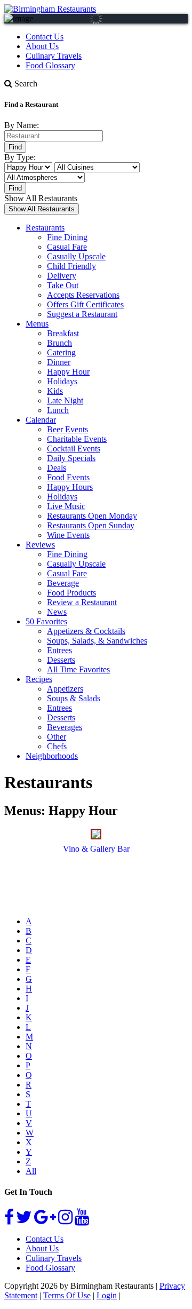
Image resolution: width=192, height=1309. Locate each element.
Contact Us (44, 36)
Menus (37, 323)
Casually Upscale (76, 256)
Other (56, 736)
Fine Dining (67, 237)
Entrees (59, 650)
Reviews (40, 544)
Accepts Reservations (83, 294)
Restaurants (45, 227)
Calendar (41, 419)
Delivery (61, 275)
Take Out (62, 285)
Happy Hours (70, 486)
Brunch (59, 342)
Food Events (68, 477)
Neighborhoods (52, 755)
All (31, 1171)
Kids (55, 390)
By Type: (20, 157)
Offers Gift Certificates (85, 304)
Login (107, 1295)
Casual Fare (67, 246)
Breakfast (63, 333)
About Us (42, 46)
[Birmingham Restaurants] (50, 8)
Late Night (65, 400)
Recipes (39, 679)
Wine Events (68, 535)
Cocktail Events (73, 448)
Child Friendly (71, 266)
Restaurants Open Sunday (90, 525)
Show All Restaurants (40, 198)
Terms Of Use (67, 1295)
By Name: (21, 125)
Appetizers (65, 688)
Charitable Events (77, 438)
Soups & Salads (73, 698)
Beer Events (67, 429)
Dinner (58, 362)
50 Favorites (46, 621)
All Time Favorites (78, 669)
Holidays (62, 381)
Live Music (66, 506)
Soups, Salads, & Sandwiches (97, 640)
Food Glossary (50, 65)
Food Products (71, 592)
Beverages (64, 727)
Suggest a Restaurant (82, 314)
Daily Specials (71, 458)
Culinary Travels (54, 55)
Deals (56, 467)
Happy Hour (68, 371)
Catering (61, 352)
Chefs (57, 746)
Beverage (63, 583)
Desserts (61, 659)
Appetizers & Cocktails (86, 631)
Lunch (58, 410)
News (57, 611)
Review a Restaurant (82, 602)
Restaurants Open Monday (92, 515)
